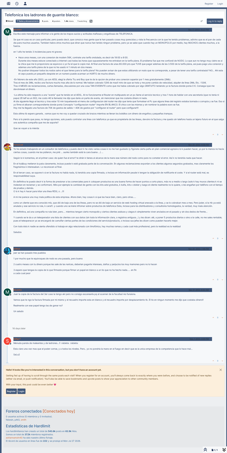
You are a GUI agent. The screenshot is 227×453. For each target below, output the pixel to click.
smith (23, 419)
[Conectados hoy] (59, 411)
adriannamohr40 (14, 437)
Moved (10, 21)
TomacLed (18, 145)
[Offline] (8, 146)
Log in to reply (215, 21)
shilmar (16, 249)
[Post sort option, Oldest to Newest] (201, 21)
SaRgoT (17, 339)
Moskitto (17, 29)
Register (11, 391)
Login (21, 391)
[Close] (220, 370)
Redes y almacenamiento (29, 21)
